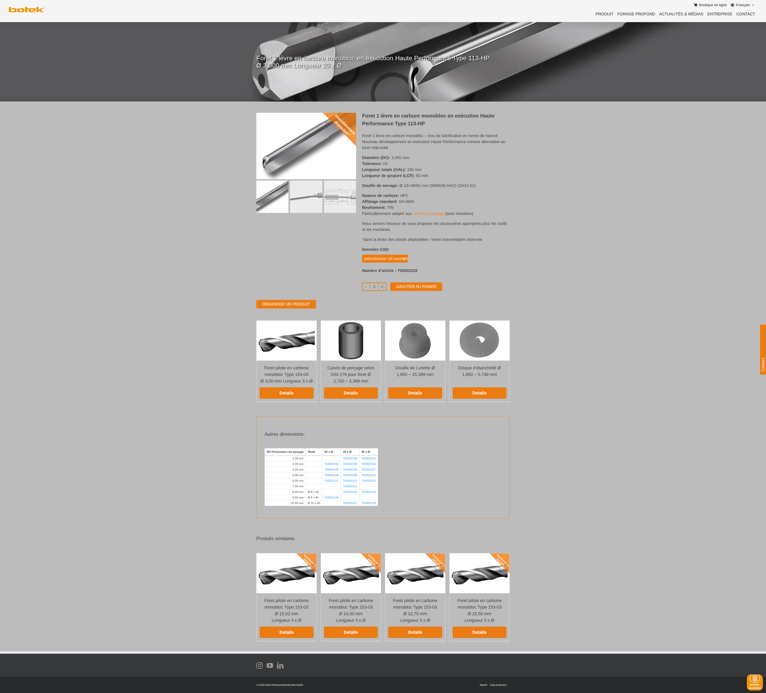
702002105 (331, 469)
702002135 (368, 503)
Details (286, 392)
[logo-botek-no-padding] (27, 8)
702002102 (331, 464)
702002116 (331, 497)
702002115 (350, 491)
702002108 (331, 475)
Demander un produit (286, 304)
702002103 (350, 464)
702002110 (368, 475)
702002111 (331, 480)
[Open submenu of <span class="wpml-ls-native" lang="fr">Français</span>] (752, 5)
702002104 (368, 464)
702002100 (350, 458)
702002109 (350, 475)
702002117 (350, 503)
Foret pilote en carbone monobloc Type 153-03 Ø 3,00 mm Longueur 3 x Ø (286, 374)
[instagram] (259, 665)
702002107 (368, 469)
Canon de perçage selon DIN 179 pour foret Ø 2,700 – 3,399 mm (350, 374)
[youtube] (270, 665)
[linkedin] (280, 665)
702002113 (368, 480)
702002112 (350, 480)
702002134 (368, 491)
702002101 (368, 458)
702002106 (350, 469)
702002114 (350, 486)
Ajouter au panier (416, 286)
